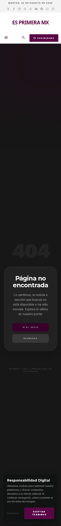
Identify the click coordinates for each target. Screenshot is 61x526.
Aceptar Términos (39, 513)
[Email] (53, 9)
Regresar (30, 338)
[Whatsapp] (47, 9)
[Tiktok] (30, 9)
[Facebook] (13, 9)
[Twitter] (8, 9)
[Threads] (25, 9)
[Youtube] (36, 9)
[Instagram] (19, 9)
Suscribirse (44, 38)
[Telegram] (41, 9)
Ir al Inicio (30, 327)
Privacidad (13, 513)
